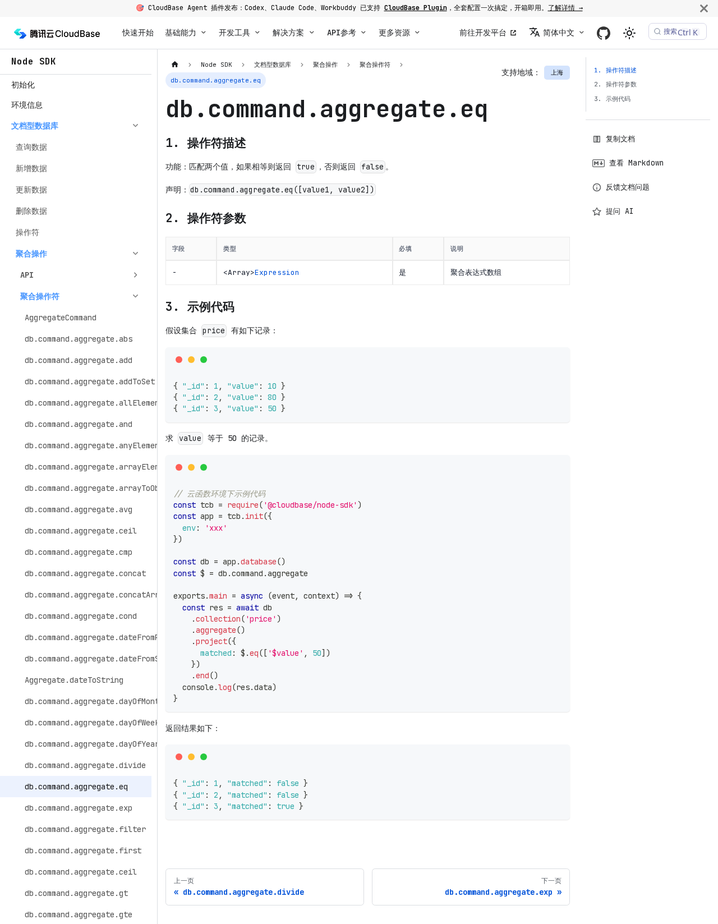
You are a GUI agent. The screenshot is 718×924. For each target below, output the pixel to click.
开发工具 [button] (234, 32)
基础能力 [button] (180, 32)
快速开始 (138, 32)
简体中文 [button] (558, 32)
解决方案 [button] (288, 32)
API (27, 275)
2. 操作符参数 (615, 84)
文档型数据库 (34, 126)
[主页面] (174, 64)
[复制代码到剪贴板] (558, 359)
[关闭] (704, 8)
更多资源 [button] (394, 32)
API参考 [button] (341, 32)
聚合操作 (31, 254)
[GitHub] (603, 33)
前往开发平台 (483, 32)
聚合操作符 (39, 296)
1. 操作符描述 (615, 70)
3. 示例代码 (612, 99)
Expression (277, 272)
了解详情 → (565, 7)
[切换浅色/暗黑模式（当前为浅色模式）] (629, 33)
